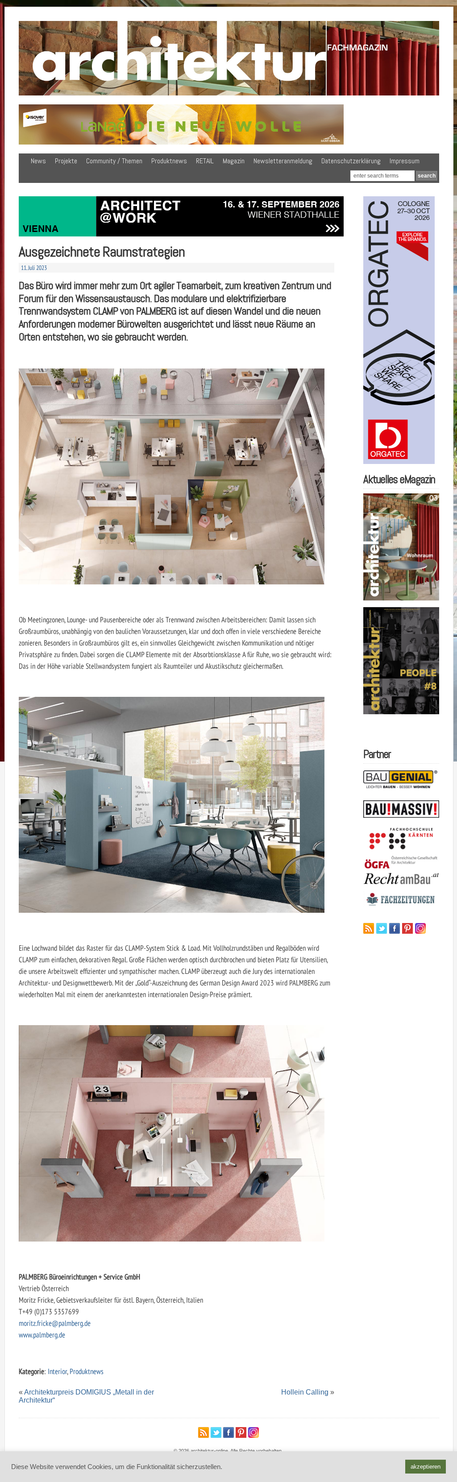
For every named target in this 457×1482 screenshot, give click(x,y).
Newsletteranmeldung (282, 161)
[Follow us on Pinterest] (407, 928)
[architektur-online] (229, 94)
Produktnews (169, 161)
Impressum (405, 161)
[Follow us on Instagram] (420, 928)
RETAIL (205, 161)
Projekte (66, 161)
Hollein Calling (304, 1392)
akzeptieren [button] (425, 1466)
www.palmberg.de (42, 1334)
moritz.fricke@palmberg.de (55, 1323)
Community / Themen (114, 161)
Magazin (234, 161)
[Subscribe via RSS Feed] (368, 928)
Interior (57, 1371)
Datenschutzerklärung (351, 161)
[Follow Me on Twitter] (381, 928)
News (38, 161)
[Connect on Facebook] (394, 928)
